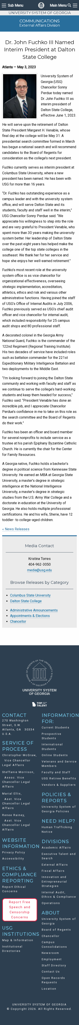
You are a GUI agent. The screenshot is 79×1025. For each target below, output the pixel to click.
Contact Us (51, 971)
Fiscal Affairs (53, 870)
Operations (51, 903)
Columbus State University (30, 595)
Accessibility (13, 858)
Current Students (56, 727)
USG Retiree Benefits (59, 778)
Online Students (55, 755)
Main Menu (60, 5)
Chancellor (18, 621)
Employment (52, 959)
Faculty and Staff (56, 772)
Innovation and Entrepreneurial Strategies (54, 881)
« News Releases (15, 529)
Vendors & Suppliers (59, 784)
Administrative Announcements (34, 610)
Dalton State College (26, 601)
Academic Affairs (56, 847)
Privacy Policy (13, 852)
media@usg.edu (39, 570)
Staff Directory (54, 965)
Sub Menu (15, 5)
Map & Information (17, 940)
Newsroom (50, 953)
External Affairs (55, 864)
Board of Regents (56, 929)
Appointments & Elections (30, 616)
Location (49, 988)
